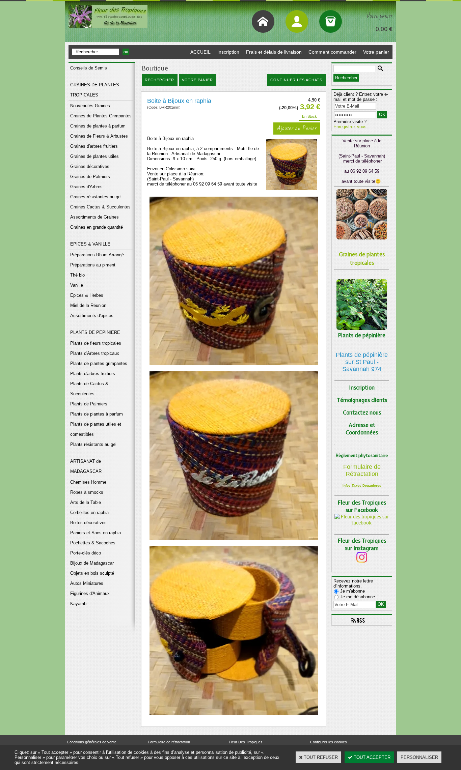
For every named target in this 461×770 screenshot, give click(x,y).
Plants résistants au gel (93, 444)
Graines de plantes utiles (94, 156)
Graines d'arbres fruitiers (94, 146)
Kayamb (78, 603)
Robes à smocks (86, 492)
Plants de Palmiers (88, 403)
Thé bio (77, 275)
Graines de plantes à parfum (98, 126)
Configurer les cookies (328, 742)
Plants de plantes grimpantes (98, 363)
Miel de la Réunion (88, 305)
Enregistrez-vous (350, 126)
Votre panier (376, 52)
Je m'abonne (352, 591)
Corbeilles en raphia (89, 512)
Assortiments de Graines (94, 217)
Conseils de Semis (88, 67)
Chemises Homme (88, 482)
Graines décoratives (89, 166)
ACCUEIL (200, 52)
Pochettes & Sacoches (92, 542)
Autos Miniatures (86, 583)
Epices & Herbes (86, 295)
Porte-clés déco (85, 552)
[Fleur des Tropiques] (361, 522)
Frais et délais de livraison (274, 52)
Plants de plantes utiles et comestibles (95, 429)
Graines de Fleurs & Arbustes (99, 136)
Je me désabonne (357, 596)
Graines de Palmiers (90, 176)
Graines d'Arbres (86, 186)
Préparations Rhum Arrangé (97, 254)
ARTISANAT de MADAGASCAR (86, 466)
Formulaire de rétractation (169, 742)
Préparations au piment (92, 264)
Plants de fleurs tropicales (95, 343)
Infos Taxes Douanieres (362, 485)
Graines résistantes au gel (95, 196)
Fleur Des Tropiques (246, 742)
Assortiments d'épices (91, 315)
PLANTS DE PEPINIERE (95, 332)
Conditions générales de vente (91, 742)
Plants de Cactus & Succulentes (89, 388)
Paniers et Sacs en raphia (95, 532)
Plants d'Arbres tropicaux (94, 353)
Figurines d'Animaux (90, 593)
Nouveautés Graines (90, 105)
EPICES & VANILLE (90, 244)
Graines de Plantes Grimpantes (101, 115)
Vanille (76, 285)
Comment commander (332, 52)
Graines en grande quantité (96, 227)
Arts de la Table (85, 502)
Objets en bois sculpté (92, 573)
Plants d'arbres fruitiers (92, 373)
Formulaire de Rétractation (362, 470)
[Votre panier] (330, 21)
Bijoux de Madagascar (92, 563)
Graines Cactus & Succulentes (100, 206)
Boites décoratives (88, 522)
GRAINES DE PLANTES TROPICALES (94, 89)
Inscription (228, 52)
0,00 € (384, 29)
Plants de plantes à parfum (96, 414)
